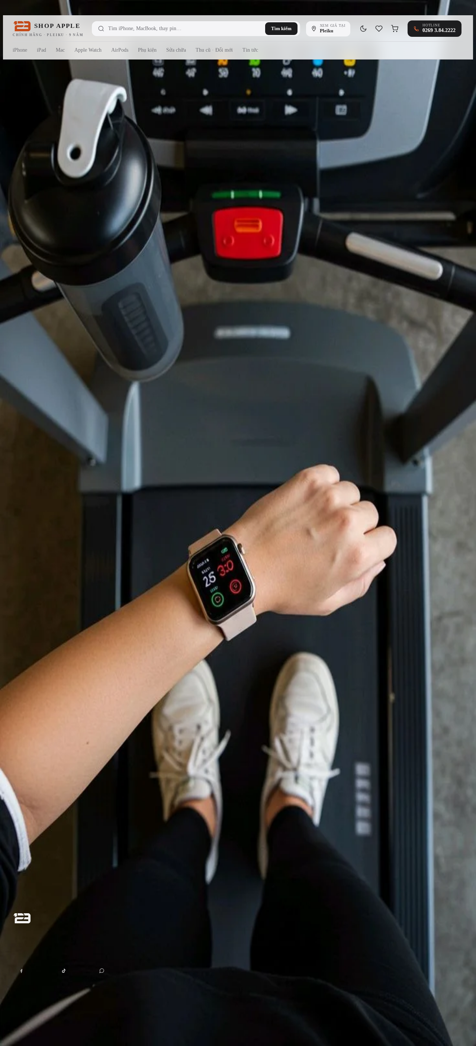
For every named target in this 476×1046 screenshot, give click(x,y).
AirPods (119, 50)
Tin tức (250, 50)
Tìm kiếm (281, 28)
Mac (60, 50)
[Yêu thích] (379, 29)
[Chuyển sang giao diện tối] (363, 29)
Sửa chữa (176, 50)
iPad (41, 50)
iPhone (20, 50)
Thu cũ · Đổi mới (214, 50)
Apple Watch (88, 50)
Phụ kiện (147, 50)
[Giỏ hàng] (394, 29)
